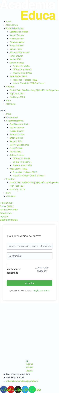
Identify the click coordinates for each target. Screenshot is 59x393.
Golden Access (16, 62)
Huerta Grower (16, 38)
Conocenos (12, 25)
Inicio (8, 21)
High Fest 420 (16, 93)
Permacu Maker (16, 42)
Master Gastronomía (19, 52)
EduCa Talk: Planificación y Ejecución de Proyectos (34, 90)
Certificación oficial (18, 32)
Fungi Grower (16, 56)
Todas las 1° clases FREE (25, 80)
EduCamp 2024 (17, 97)
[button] (29, 110)
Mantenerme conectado (13, 271)
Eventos (10, 86)
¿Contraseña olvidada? (42, 269)
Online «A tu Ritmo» (22, 69)
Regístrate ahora (41, 290)
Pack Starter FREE (18, 76)
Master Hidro (15, 49)
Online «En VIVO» (21, 66)
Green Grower (16, 45)
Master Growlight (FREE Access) (28, 83)
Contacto (10, 104)
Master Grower (16, 35)
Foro (8, 100)
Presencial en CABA (22, 73)
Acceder (29, 283)
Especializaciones (14, 28)
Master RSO (15, 59)
